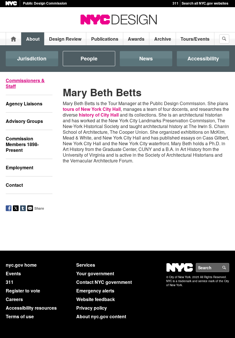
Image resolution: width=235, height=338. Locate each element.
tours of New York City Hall (92, 109)
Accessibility (203, 58)
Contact (14, 185)
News (146, 58)
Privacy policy (91, 307)
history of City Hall (99, 114)
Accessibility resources (31, 307)
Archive (162, 39)
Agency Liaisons (24, 103)
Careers (14, 299)
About (33, 39)
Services (85, 265)
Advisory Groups (24, 121)
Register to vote (23, 290)
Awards (136, 39)
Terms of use (20, 316)
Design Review (65, 39)
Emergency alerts (95, 290)
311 (176, 3)
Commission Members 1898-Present (22, 144)
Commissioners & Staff (25, 83)
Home (13, 38)
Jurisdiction (31, 58)
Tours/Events (195, 39)
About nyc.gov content (101, 316)
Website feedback (95, 299)
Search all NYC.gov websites (205, 3)
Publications (104, 39)
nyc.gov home (21, 265)
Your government (95, 273)
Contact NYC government (104, 282)
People (89, 58)
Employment (19, 167)
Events (13, 273)
